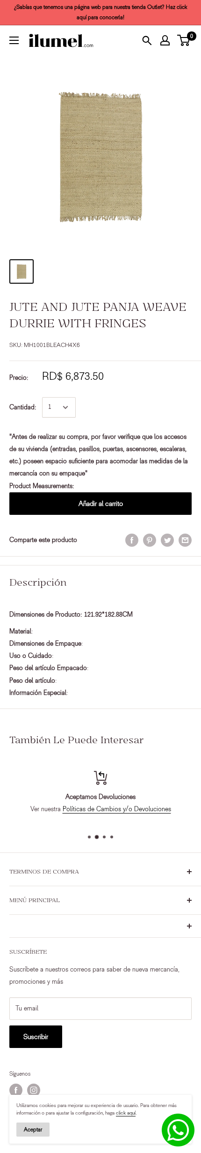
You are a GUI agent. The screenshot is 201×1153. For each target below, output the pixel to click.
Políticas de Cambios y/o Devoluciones (117, 809)
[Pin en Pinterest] (149, 540)
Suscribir (35, 1036)
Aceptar (33, 1129)
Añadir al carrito (101, 503)
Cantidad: (22, 407)
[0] (184, 40)
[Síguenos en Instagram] (33, 1090)
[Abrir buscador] (147, 40)
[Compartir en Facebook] (131, 540)
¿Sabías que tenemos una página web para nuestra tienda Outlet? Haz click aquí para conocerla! (100, 12)
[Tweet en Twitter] (167, 540)
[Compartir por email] (185, 540)
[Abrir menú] (14, 40)
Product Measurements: (41, 486)
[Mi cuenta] (165, 40)
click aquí (126, 1113)
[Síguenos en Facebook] (15, 1090)
